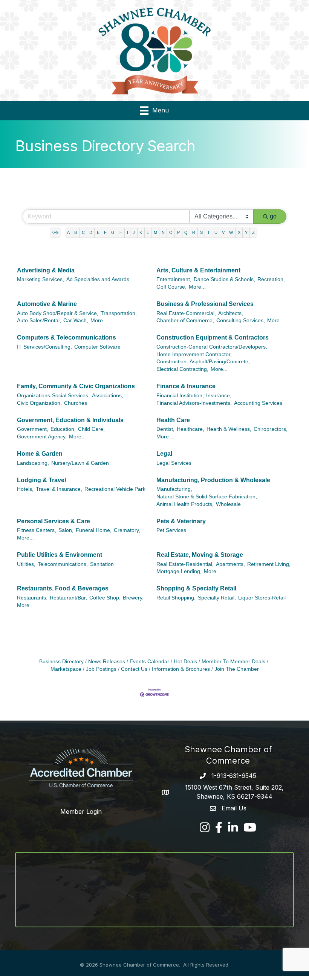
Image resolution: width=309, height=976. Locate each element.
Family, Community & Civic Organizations (76, 386)
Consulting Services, (240, 320)
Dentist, (165, 429)
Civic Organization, (39, 403)
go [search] (273, 216)
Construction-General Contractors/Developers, (211, 347)
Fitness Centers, (36, 530)
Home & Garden (40, 453)
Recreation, (271, 279)
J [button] (134, 232)
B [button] (75, 232)
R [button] (193, 232)
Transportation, (119, 313)
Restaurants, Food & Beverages (63, 588)
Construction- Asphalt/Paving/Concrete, (203, 361)
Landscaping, (33, 463)
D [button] (90, 232)
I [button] (127, 232)
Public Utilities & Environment (59, 555)
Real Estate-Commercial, (186, 313)
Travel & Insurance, (59, 489)
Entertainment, (173, 279)
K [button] (140, 232)
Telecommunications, (63, 564)
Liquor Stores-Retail (262, 598)
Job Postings (101, 669)
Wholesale (228, 504)
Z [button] (253, 232)
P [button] (178, 232)
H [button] (120, 232)
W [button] (231, 232)
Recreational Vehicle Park (114, 489)
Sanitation (102, 564)
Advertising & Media (46, 270)
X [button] (239, 232)
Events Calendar (149, 661)
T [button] (208, 232)
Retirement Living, (269, 564)
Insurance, (218, 395)
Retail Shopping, (176, 598)
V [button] (223, 232)
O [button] (171, 232)
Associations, (107, 395)
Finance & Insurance (186, 386)
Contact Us (134, 669)
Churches (75, 403)
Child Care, (91, 429)
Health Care (173, 420)
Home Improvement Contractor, (194, 354)
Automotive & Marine (47, 304)
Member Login (81, 811)
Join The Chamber (236, 669)
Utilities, (26, 564)
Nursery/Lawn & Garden (80, 463)
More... (197, 287)
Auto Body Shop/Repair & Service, (57, 313)
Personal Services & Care (53, 521)
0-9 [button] (55, 232)
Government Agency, (42, 437)
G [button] (113, 232)
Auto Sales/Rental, (39, 320)
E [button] (98, 232)
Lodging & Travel (41, 480)
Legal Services (173, 463)
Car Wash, (75, 320)
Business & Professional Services (205, 304)
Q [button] (186, 232)
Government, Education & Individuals (70, 420)
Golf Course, (171, 287)
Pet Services (171, 530)
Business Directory (61, 661)
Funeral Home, (94, 530)
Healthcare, (190, 429)
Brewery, (133, 598)
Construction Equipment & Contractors (212, 337)
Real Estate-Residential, (185, 564)
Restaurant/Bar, (68, 598)
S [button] (201, 232)
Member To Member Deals (233, 661)
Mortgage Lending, (179, 571)
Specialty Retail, (217, 598)
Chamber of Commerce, (185, 320)
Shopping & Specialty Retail (196, 588)
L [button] (148, 232)
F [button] (105, 232)
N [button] (163, 232)
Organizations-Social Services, (53, 395)
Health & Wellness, (229, 429)
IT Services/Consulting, (44, 347)
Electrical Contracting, (182, 369)
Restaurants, (32, 598)
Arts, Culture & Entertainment (198, 270)
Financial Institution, (180, 395)
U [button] (215, 232)
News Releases (106, 661)
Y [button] (246, 232)
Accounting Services (258, 403)
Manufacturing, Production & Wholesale (213, 480)
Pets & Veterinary (181, 521)
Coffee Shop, (105, 598)
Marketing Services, (40, 279)
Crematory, (127, 530)
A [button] (68, 232)
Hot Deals (185, 661)
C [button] (83, 232)
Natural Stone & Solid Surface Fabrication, (206, 497)
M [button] (155, 232)
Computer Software (97, 347)
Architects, (230, 313)
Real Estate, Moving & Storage (199, 555)
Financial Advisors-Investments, (194, 403)
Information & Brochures (181, 669)
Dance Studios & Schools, (224, 279)
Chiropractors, (271, 429)
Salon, (65, 530)
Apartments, (230, 564)
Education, (63, 429)
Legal (164, 453)
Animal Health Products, (185, 504)
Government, (32, 429)
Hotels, (25, 489)
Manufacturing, (174, 489)
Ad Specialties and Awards (97, 279)
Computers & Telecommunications (66, 337)
